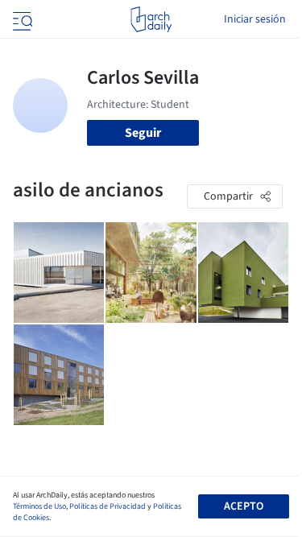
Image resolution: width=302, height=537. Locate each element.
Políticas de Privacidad (107, 506)
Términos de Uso (39, 506)
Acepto (243, 506)
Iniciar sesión (255, 19)
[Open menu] (21, 19)
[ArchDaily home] (151, 19)
